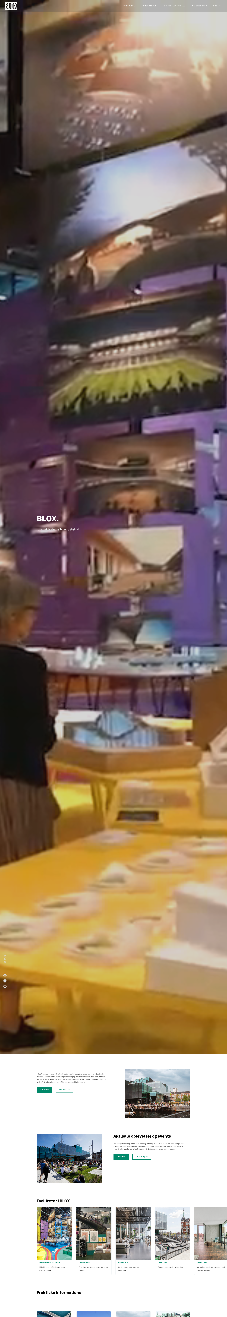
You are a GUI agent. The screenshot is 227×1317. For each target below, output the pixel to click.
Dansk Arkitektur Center (50, 1262)
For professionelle (174, 6)
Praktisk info (199, 6)
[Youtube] (5, 986)
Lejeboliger (202, 1262)
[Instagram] (5, 975)
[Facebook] (5, 981)
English (217, 6)
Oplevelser (129, 6)
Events (121, 1156)
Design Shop (84, 1262)
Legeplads (162, 1262)
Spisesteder (150, 6)
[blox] (11, 6)
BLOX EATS (123, 1262)
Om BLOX (44, 1090)
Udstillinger (142, 1156)
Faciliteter (64, 1090)
